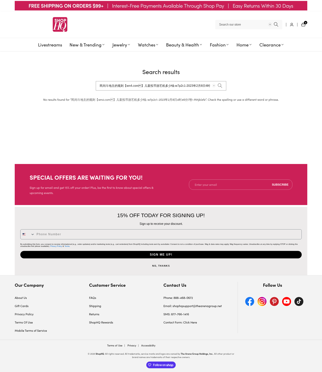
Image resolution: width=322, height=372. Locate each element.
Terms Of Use (24, 322)
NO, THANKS (161, 266)
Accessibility (148, 345)
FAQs (92, 298)
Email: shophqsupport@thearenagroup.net (192, 306)
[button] (86, 44)
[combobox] (248, 24)
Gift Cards (22, 306)
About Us (21, 298)
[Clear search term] (270, 24)
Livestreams (50, 44)
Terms (67, 246)
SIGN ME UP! (161, 254)
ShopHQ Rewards (101, 322)
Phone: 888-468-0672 (178, 298)
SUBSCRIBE (280, 184)
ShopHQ (100, 353)
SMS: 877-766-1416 (176, 314)
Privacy (131, 345)
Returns (94, 314)
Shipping (95, 306)
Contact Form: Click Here (180, 322)
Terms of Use (114, 345)
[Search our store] (276, 24)
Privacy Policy (56, 246)
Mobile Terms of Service (31, 330)
